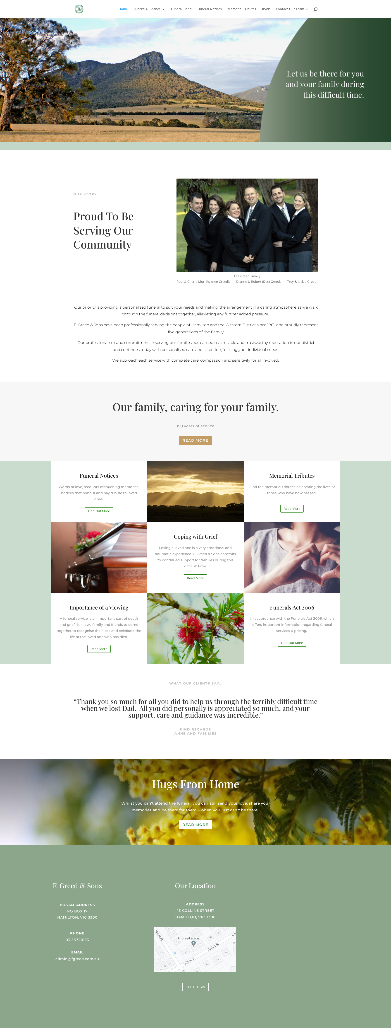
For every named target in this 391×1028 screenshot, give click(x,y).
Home (123, 9)
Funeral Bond (181, 9)
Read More (195, 440)
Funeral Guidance (147, 9)
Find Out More (99, 511)
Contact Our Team (290, 9)
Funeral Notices (210, 9)
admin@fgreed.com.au (77, 959)
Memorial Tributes (242, 9)
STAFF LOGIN (195, 987)
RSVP (266, 9)
